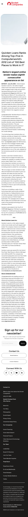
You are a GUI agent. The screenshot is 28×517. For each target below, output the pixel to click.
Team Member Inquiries (9, 458)
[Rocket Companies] (15, 4)
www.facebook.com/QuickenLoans (11, 271)
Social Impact (7, 415)
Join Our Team (7, 455)
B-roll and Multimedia (9, 469)
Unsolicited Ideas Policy (10, 421)
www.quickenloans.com (8, 267)
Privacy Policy (7, 418)
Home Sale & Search (8, 432)
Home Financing (7, 429)
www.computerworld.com (14, 286)
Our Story (5, 409)
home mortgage (18, 238)
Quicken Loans (11, 142)
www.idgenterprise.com (8, 321)
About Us (5, 405)
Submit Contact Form (9, 399)
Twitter (5, 479)
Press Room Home (8, 466)
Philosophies (6, 412)
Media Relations (14, 355)
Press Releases (7, 472)
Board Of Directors (8, 452)
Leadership (6, 449)
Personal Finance (8, 436)
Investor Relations (14, 361)
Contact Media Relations (10, 476)
